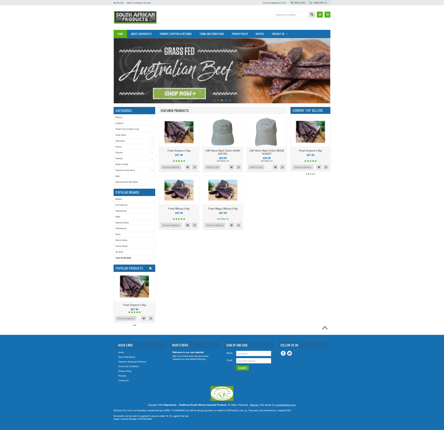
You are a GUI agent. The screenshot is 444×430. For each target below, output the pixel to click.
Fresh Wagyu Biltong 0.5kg (223, 208)
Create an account (143, 2)
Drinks (119, 146)
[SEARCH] (312, 15)
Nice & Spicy (121, 240)
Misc (118, 175)
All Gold (119, 251)
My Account (119, 2)
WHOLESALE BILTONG (127, 181)
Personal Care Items (125, 170)
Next (327, 71)
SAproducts (121, 210)
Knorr (118, 234)
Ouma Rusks (122, 245)
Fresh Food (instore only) (127, 128)
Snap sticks (121, 134)
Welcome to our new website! (188, 352)
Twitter (289, 353)
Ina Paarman (122, 204)
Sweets (119, 158)
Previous (117, 71)
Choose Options (129, 318)
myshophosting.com (285, 404)
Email (229, 360)
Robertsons (121, 228)
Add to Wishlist (147, 318)
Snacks (119, 152)
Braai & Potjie (122, 164)
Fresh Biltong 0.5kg (138, 305)
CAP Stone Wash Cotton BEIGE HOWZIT (266, 152)
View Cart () (320, 2)
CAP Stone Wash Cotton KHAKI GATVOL (223, 152)
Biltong (119, 117)
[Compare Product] (320, 15)
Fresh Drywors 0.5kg (179, 150)
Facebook (283, 353)
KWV (118, 216)
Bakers (119, 198)
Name (230, 352)
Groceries (120, 140)
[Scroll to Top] (326, 328)
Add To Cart (212, 167)
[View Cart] (327, 15)
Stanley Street (122, 222)
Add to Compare (154, 318)
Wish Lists (299, 2)
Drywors (119, 123)
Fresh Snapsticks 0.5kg (315, 150)
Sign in (129, 2)
